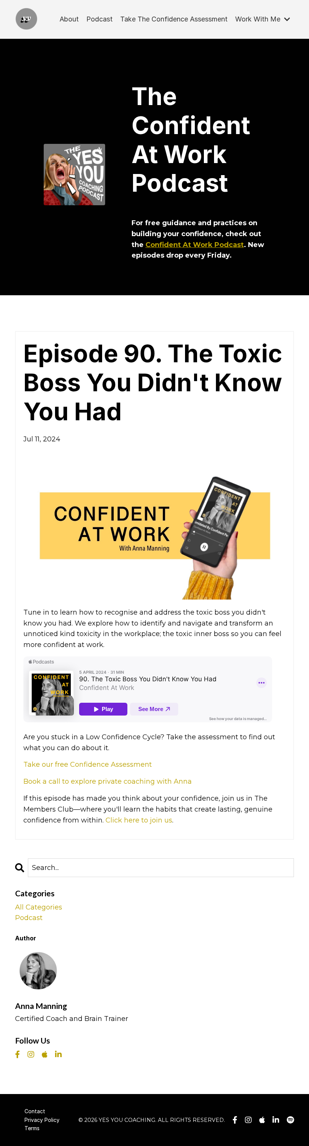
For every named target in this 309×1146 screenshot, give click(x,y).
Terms (32, 1128)
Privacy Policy (42, 1120)
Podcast (99, 19)
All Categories (38, 907)
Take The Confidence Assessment (174, 19)
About (69, 19)
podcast (29, 918)
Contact (34, 1111)
